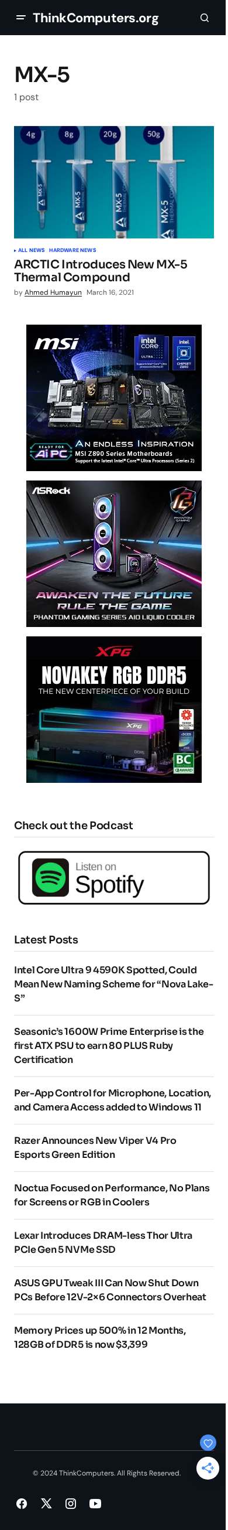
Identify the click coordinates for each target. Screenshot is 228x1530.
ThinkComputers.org (95, 17)
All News (31, 251)
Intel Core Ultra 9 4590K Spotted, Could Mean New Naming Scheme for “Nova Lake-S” (113, 984)
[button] (21, 18)
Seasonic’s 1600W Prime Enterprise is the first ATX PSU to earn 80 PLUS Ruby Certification (108, 1045)
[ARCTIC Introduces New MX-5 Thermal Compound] (114, 182)
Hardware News (72, 251)
